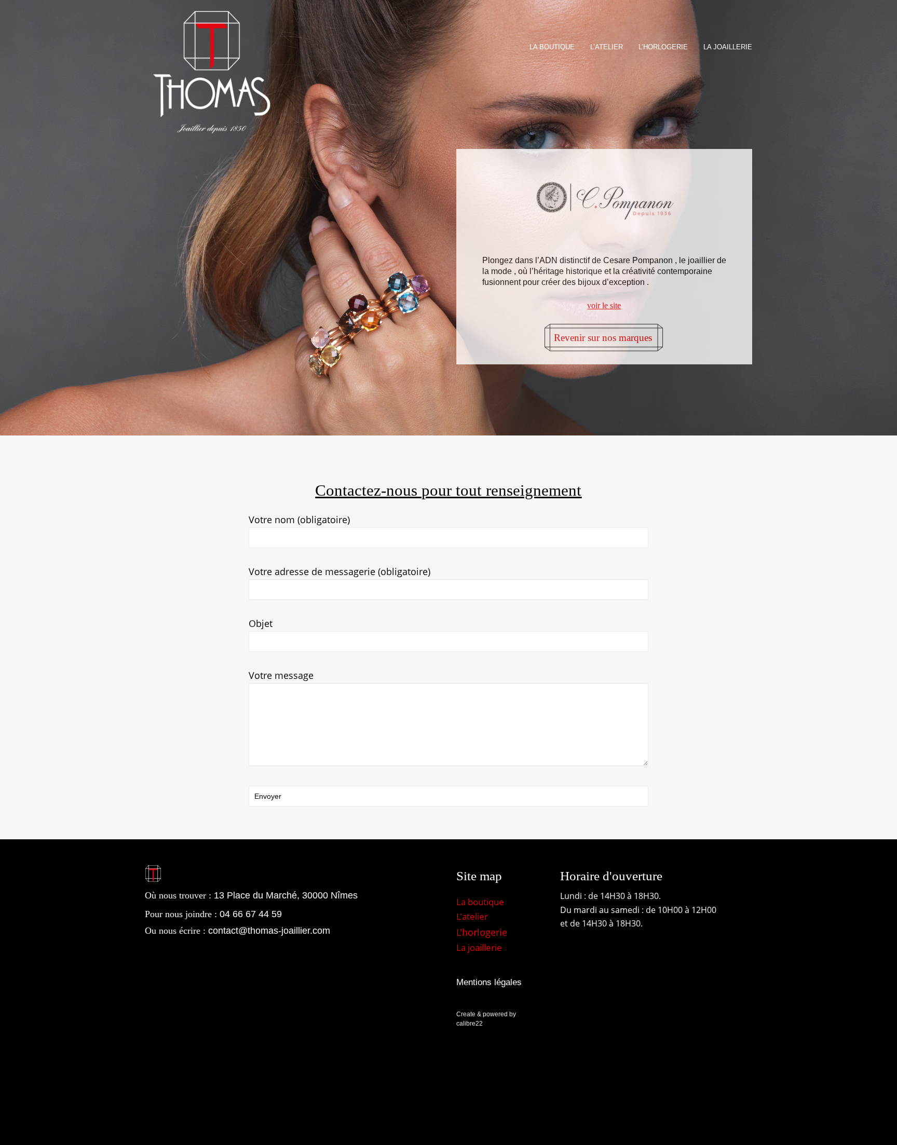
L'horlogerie (481, 932)
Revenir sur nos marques (603, 337)
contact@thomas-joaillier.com (269, 930)
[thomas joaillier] (212, 72)
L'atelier (472, 916)
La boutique (480, 902)
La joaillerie (479, 947)
